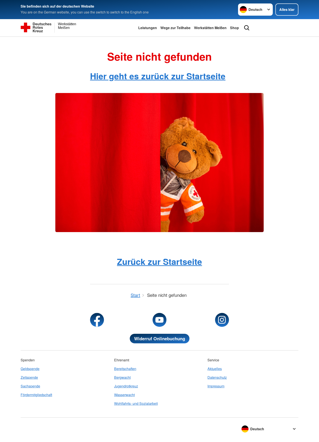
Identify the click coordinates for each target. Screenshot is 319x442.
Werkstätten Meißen (210, 27)
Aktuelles (214, 368)
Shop (234, 27)
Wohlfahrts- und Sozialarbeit (136, 403)
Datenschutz (217, 377)
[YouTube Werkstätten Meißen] (159, 320)
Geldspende (30, 368)
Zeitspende (29, 377)
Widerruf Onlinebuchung (159, 338)
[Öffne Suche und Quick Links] (246, 27)
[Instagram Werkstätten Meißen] (222, 320)
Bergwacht (122, 377)
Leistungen (147, 27)
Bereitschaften (125, 368)
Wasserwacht (124, 394)
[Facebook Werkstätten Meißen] (97, 320)
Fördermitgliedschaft (36, 394)
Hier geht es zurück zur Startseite (157, 76)
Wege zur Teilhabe (175, 27)
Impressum (215, 386)
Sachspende (30, 386)
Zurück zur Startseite (159, 261)
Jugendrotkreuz (126, 386)
